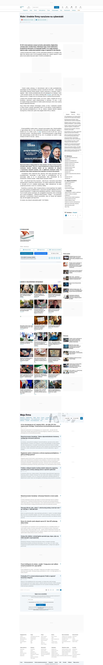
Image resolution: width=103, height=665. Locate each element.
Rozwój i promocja (23, 652)
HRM (31, 641)
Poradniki (27, 419)
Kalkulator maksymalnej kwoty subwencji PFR (72, 176)
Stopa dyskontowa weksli (69, 207)
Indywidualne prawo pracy (35, 635)
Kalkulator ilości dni (55, 649)
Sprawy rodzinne (44, 635)
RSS (60, 661)
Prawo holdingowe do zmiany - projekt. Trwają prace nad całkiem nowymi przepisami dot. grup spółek (71, 143)
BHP (31, 640)
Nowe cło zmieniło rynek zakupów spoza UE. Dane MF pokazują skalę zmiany (72, 137)
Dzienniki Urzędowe (44, 650)
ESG (41, 419)
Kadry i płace (22, 653)
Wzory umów (74, 652)
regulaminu (41, 601)
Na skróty (74, 646)
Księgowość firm (23, 633)
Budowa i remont (75, 639)
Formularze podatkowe (76, 653)
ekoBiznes (22, 419)
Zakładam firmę (29, 416)
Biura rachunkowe (65, 633)
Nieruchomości (67, 10)
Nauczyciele (33, 650)
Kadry (31, 10)
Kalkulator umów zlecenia (70, 166)
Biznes (35, 10)
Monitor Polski (43, 649)
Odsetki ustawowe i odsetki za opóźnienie (73, 194)
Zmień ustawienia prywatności (41, 661)
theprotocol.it (74, 654)
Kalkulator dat (67, 180)
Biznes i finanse (54, 635)
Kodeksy (42, 654)
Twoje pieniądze (55, 10)
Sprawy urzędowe (44, 639)
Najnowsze (73, 116)
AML (63, 641)
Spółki (34, 416)
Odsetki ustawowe (65, 653)
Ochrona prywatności (28, 661)
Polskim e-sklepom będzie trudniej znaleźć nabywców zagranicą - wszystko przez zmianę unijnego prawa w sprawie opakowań (72, 128)
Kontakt (64, 661)
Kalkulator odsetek (55, 652)
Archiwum (74, 649)
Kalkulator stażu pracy (55, 653)
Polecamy (65, 338)
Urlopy (32, 639)
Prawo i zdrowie (43, 643)
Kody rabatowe (75, 650)
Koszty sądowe (68, 187)
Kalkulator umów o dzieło (69, 167)
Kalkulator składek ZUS (69, 172)
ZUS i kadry (22, 639)
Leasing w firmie (49, 416)
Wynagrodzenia (33, 636)
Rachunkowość (22, 636)
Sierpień (75, 214)
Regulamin (51, 661)
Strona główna (22, 13)
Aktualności (32, 13)
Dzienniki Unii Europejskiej (45, 652)
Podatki (46, 418)
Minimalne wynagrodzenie (66, 649)
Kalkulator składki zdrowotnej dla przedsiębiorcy (71, 160)
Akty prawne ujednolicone (45, 653)
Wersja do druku (28, 235)
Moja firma (28, 13)
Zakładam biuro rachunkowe (67, 635)
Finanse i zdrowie (54, 641)
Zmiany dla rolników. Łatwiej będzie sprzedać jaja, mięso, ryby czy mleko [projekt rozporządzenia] (72, 140)
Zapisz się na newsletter (56, 235)
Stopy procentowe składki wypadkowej (72, 199)
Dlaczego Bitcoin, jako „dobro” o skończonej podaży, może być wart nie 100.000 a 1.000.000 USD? (72, 134)
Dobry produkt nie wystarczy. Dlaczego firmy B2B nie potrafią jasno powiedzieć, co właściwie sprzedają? (72, 153)
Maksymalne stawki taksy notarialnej (72, 205)
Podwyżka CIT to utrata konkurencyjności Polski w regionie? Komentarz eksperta (72, 147)
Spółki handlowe (68, 185)
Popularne (67, 116)
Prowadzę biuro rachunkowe (67, 636)
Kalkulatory (69, 158)
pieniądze (49, 80)
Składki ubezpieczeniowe (66, 650)
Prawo (48, 10)
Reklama (70, 661)
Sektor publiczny (42, 10)
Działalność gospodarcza (69, 184)
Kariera (56, 661)
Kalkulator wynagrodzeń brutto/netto (71, 164)
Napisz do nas (42, 235)
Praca (42, 640)
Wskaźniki (68, 193)
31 (65, 217)
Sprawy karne (43, 636)
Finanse (42, 416)
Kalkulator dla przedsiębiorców (70, 162)
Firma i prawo (66, 256)
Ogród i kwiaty (74, 640)
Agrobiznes (51, 418)
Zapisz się (41, 603)
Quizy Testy (67, 208)
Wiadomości (74, 635)
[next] (60, 589)
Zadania (21, 650)
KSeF (79, 10)
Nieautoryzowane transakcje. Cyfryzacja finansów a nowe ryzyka (72, 131)
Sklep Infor (43, 641)
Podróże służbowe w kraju (70, 202)
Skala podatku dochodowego (67, 654)
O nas (21, 661)
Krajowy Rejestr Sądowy (69, 190)
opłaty (39, 117)
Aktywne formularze (72, 182)
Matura (32, 654)
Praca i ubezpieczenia (35, 418)
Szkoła (32, 649)
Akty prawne (43, 646)
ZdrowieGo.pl (74, 648)
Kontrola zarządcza (68, 189)
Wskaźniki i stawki (65, 646)
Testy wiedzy (33, 657)
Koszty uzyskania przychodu (70, 200)
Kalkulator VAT (67, 174)
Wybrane (78, 116)
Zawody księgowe (23, 640)
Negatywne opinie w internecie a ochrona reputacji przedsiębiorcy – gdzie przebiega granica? (72, 125)
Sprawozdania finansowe (66, 640)
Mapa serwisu (76, 661)
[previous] (46, 589)
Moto (61, 10)
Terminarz (69, 214)
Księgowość (25, 10)
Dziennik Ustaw (43, 648)
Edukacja (74, 10)
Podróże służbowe (65, 652)
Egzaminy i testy (33, 652)
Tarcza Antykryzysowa (35, 419)
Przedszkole (33, 648)
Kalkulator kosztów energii (70, 169)
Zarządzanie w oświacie (35, 653)
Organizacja (22, 648)
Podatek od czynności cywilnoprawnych (72, 204)
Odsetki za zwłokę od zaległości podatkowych (71, 197)
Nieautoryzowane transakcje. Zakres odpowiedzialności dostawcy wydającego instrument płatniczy (72, 122)
